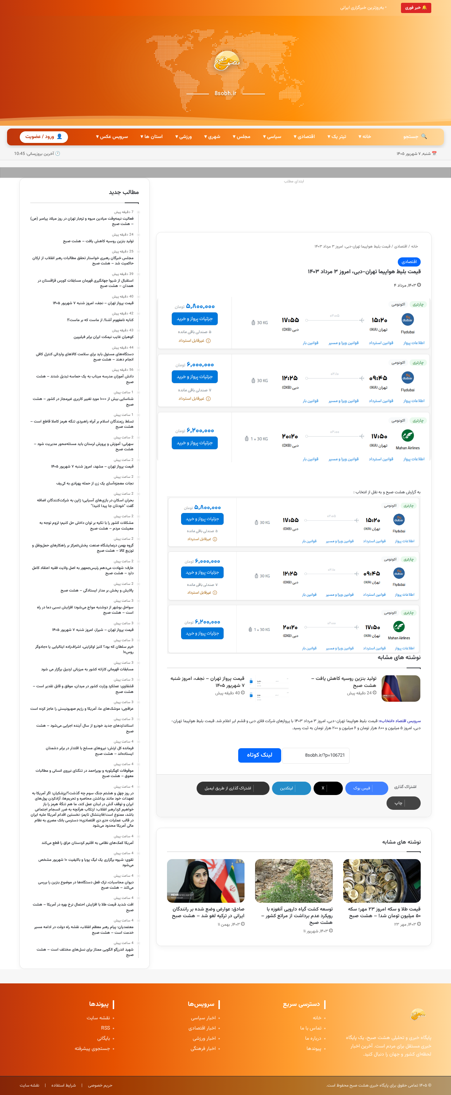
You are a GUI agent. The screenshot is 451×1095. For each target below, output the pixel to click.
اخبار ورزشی (204, 1039)
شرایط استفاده (63, 1085)
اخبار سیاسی (203, 1018)
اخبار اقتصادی (202, 1028)
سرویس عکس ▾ (112, 137)
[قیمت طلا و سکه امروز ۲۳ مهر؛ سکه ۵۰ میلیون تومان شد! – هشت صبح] (382, 881)
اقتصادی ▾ (304, 137)
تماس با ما (310, 1028)
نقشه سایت (98, 1018)
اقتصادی (400, 247)
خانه (415, 247)
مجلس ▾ (242, 137)
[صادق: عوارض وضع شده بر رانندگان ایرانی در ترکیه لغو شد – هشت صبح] (206, 881)
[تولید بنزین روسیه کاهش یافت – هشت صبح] (401, 688)
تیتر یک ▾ (337, 137)
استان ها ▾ (152, 137)
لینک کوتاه (259, 755)
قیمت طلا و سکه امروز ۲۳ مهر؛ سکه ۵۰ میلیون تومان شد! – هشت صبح (384, 913)
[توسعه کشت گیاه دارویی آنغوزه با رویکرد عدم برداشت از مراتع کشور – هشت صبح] (294, 881)
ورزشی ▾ (183, 137)
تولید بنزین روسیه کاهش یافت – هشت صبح (343, 682)
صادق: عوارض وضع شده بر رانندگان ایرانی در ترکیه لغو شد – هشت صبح (208, 913)
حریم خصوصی (100, 1085)
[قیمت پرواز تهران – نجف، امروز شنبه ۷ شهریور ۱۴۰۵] (269, 688)
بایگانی (103, 1039)
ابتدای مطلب (294, 181)
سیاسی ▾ (272, 137)
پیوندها (314, 1049)
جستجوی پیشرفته (92, 1049)
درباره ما (313, 1039)
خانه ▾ (365, 137)
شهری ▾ (212, 137)
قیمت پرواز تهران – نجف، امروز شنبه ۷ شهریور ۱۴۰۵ (208, 682)
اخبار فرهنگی (203, 1049)
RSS (105, 1028)
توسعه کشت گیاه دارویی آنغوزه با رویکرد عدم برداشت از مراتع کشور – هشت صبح (297, 916)
